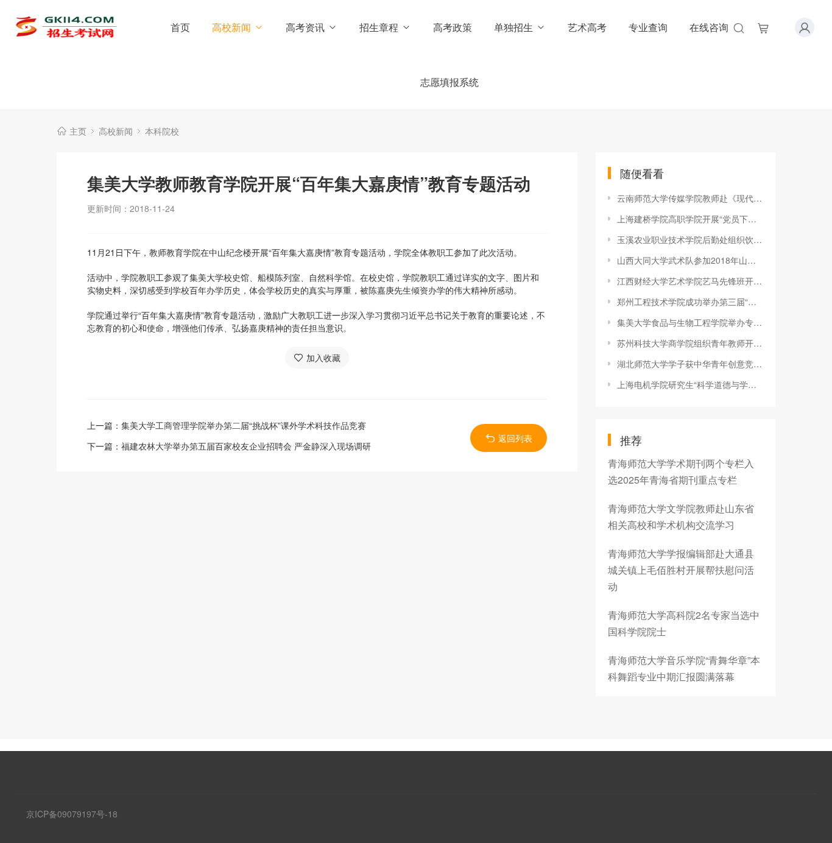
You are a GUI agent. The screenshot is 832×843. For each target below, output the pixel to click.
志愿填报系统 (449, 82)
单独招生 (513, 27)
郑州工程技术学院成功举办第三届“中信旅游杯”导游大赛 (690, 301)
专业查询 (648, 27)
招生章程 (378, 27)
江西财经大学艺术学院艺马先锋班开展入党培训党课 (690, 281)
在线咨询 (708, 27)
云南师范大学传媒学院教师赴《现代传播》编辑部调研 (690, 198)
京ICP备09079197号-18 (72, 814)
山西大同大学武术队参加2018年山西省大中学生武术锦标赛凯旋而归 (690, 260)
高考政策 (452, 27)
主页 (77, 131)
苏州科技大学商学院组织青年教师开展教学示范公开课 (690, 343)
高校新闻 (231, 27)
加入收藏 (323, 357)
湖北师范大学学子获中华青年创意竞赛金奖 (690, 364)
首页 (180, 27)
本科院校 (162, 131)
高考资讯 (305, 27)
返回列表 (515, 438)
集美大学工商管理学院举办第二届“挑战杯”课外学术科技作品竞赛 (243, 425)
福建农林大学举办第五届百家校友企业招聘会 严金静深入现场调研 (246, 446)
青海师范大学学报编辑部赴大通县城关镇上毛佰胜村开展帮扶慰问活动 (681, 569)
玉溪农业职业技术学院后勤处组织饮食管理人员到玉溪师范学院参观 (690, 239)
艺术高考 (587, 27)
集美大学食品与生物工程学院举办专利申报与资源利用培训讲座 (690, 322)
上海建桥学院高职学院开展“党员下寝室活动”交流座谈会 (690, 219)
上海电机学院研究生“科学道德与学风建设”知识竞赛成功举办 (690, 384)
